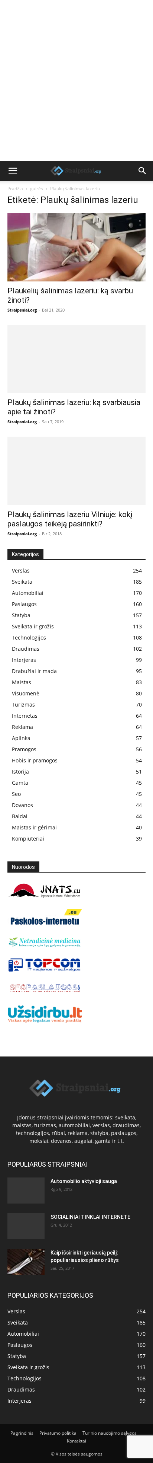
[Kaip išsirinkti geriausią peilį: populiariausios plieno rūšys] (26, 1262)
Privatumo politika (57, 1433)
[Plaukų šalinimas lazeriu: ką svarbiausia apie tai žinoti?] (76, 359)
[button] (13, 171)
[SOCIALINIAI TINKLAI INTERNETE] (26, 1226)
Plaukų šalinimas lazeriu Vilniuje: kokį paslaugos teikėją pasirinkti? (69, 519)
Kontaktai (76, 1441)
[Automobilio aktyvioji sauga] (26, 1190)
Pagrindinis (21, 1433)
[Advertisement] (76, 80)
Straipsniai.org (22, 310)
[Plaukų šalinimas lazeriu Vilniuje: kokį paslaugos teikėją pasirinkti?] (76, 471)
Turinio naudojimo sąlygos (109, 1433)
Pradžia (15, 188)
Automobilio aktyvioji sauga (84, 1181)
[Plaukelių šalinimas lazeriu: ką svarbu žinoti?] (76, 247)
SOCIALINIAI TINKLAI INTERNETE (90, 1217)
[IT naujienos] (44, 969)
